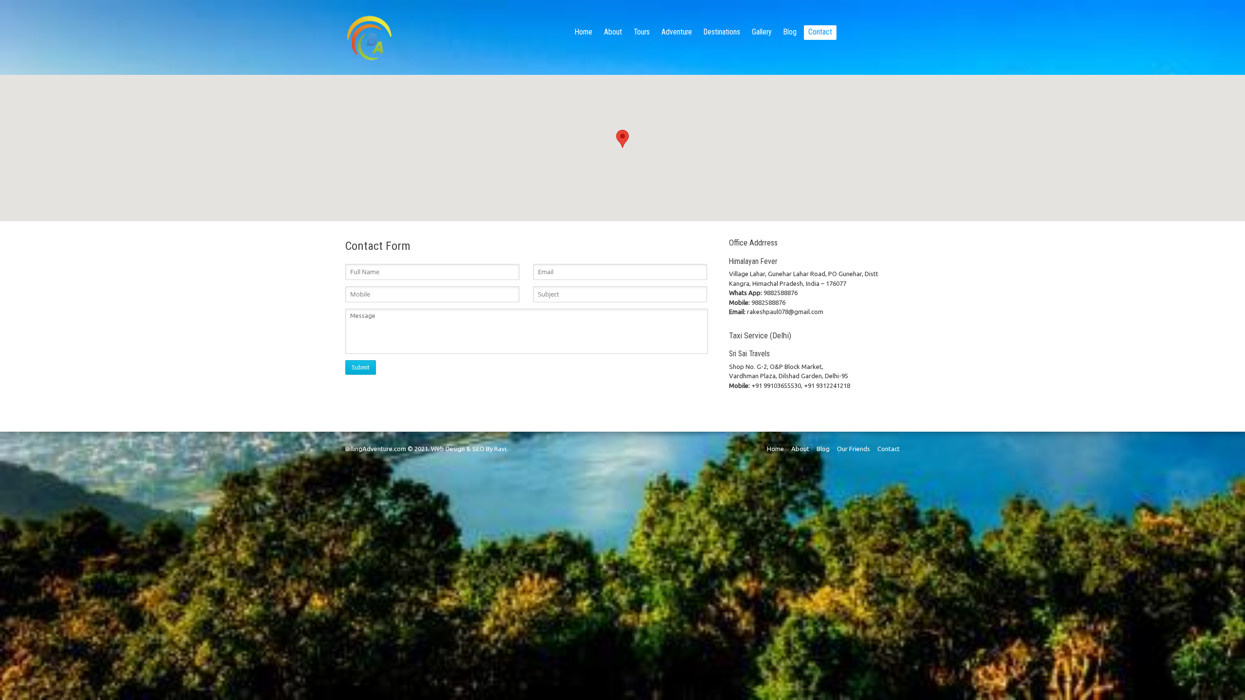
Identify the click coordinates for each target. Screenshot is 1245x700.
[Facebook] (870, 32)
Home (775, 448)
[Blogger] (896, 32)
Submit (361, 367)
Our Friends (853, 448)
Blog (823, 448)
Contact (888, 448)
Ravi (500, 448)
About (800, 448)
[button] (622, 139)
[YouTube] (858, 32)
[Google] (845, 32)
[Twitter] (883, 32)
